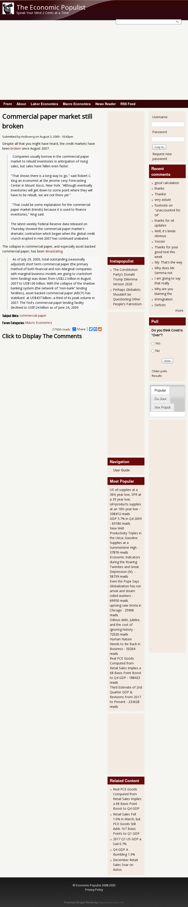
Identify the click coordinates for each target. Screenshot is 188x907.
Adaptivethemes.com (111, 902)
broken (16, 148)
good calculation (167, 183)
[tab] (160, 390)
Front (7, 103)
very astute (163, 199)
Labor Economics (44, 103)
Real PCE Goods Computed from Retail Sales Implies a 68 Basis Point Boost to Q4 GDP (125, 668)
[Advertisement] (94, 65)
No (157, 351)
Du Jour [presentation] (160, 399)
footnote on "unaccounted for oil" (167, 210)
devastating (54, 251)
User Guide (121, 470)
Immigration (164, 299)
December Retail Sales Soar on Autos (125, 865)
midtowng (28, 137)
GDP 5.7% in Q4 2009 (126, 518)
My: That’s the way (168, 262)
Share (81, 329)
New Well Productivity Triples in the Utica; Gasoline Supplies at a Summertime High (125, 538)
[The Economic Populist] (8, 13)
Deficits (160, 305)
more (179, 310)
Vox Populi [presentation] (162, 407)
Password (159, 132)
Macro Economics (77, 103)
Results (157, 376)
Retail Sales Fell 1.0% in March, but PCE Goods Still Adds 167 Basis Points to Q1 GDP (127, 824)
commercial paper (32, 315)
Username (160, 117)
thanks (159, 188)
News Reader (105, 103)
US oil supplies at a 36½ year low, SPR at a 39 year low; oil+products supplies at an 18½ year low (125, 499)
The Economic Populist (51, 7)
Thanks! (160, 194)
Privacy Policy (94, 889)
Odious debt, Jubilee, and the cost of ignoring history (125, 625)
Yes (157, 343)
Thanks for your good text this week (166, 252)
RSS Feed (127, 103)
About (21, 103)
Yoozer (160, 241)
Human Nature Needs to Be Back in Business (125, 644)
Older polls (159, 371)
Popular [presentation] (160, 390)
